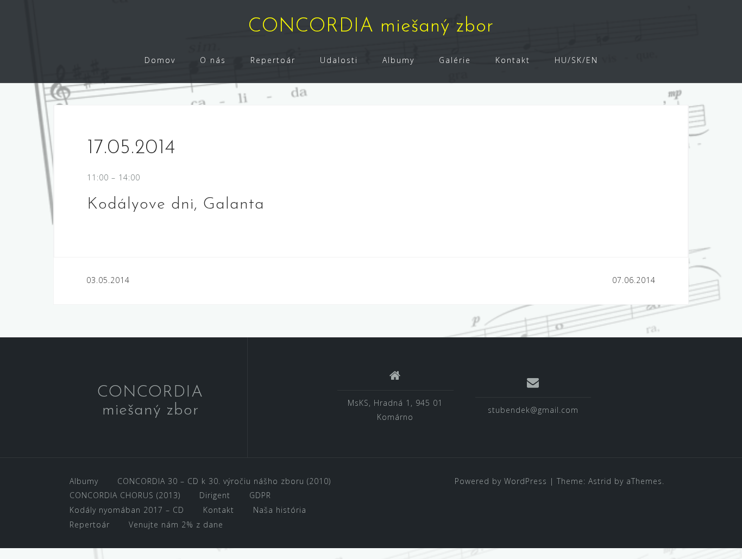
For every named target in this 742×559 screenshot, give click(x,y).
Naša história (279, 510)
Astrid (600, 481)
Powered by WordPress (501, 481)
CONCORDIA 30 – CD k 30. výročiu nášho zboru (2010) (224, 481)
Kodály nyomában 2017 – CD (127, 510)
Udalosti (339, 60)
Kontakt (512, 60)
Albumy (398, 60)
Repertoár (272, 60)
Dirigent (214, 495)
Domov (159, 60)
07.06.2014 (634, 280)
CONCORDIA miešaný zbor (371, 26)
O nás (213, 60)
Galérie (455, 60)
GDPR (260, 495)
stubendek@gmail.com (533, 410)
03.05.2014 (108, 280)
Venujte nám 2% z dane (176, 524)
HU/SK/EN (576, 60)
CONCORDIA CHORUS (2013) (125, 495)
